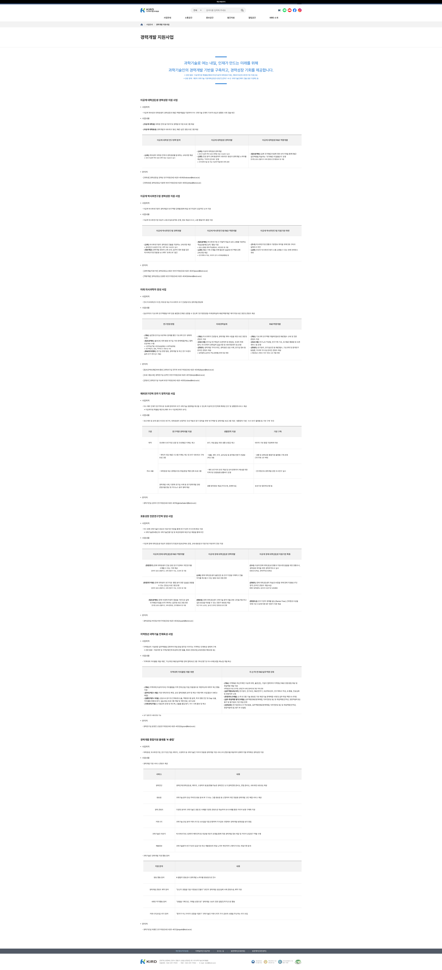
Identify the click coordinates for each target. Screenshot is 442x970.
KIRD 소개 (274, 17)
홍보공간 (210, 17)
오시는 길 (220, 951)
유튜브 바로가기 (289, 10)
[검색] (242, 10)
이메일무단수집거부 (202, 951)
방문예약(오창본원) (238, 951)
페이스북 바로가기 (295, 10)
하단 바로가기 (221, 2)
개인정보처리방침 (182, 951)
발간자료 (231, 17)
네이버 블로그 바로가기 (284, 10)
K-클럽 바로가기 (279, 10)
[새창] (298, 961)
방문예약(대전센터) (259, 951)
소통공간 (188, 17)
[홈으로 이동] (141, 24)
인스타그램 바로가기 (300, 10)
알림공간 (252, 17)
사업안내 (167, 17)
